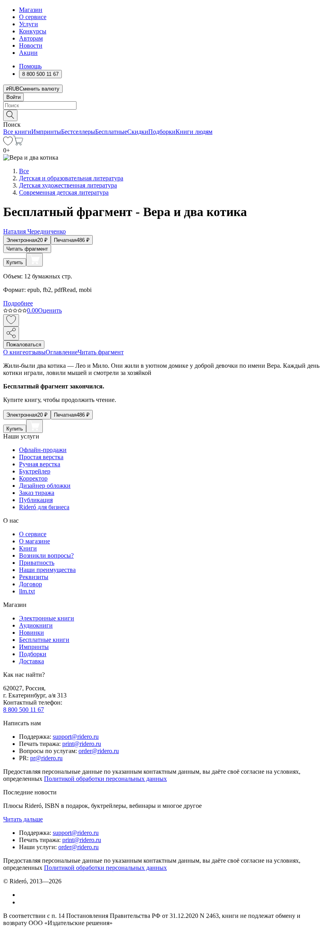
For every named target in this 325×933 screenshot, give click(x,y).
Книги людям (194, 131)
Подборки (162, 131)
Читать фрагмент (27, 249)
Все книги (17, 131)
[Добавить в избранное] (11, 320)
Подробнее (18, 303)
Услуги (28, 24)
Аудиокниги (36, 625)
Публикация (36, 499)
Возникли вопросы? (46, 555)
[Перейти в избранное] (8, 143)
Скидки (137, 131)
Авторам (31, 38)
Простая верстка (41, 457)
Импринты (46, 131)
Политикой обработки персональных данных (105, 778)
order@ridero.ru (98, 751)
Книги (28, 548)
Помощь (30, 66)
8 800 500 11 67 (23, 709)
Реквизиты (33, 577)
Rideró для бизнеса (44, 507)
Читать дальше (23, 819)
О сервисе (32, 17)
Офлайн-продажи (43, 449)
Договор (30, 584)
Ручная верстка (39, 464)
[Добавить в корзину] (34, 260)
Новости (30, 45)
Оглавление (62, 352)
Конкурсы (32, 31)
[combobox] (162, 105)
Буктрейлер (34, 471)
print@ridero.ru (81, 743)
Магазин (30, 9)
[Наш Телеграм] (22, 902)
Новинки (31, 632)
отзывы (35, 352)
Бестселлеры (78, 131)
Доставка (31, 661)
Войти (13, 97)
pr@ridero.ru (46, 758)
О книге (14, 352)
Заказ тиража (36, 492)
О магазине (34, 541)
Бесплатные (111, 131)
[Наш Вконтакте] (23, 894)
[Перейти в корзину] (18, 143)
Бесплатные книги (44, 639)
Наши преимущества (47, 569)
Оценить (50, 310)
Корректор (33, 478)
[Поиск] (10, 115)
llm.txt (27, 591)
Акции (28, 52)
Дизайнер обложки (45, 485)
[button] (162, 114)
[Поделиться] (11, 333)
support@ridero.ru (76, 736)
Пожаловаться (23, 345)
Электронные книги (46, 618)
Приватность (36, 562)
